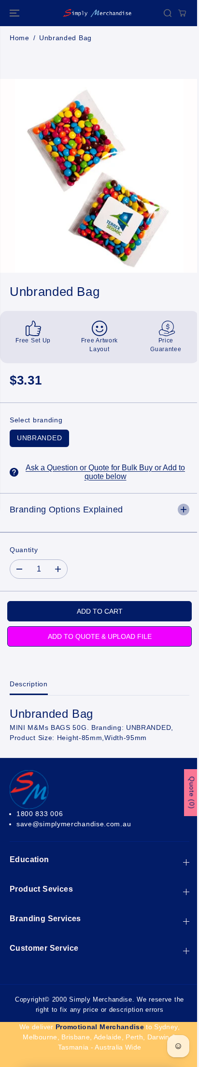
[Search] (167, 13)
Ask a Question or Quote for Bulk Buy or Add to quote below (105, 472)
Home (19, 38)
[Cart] (182, 13)
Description (29, 684)
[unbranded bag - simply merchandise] (99, 176)
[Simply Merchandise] (97, 13)
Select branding (36, 420)
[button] (15, 13)
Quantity (24, 550)
